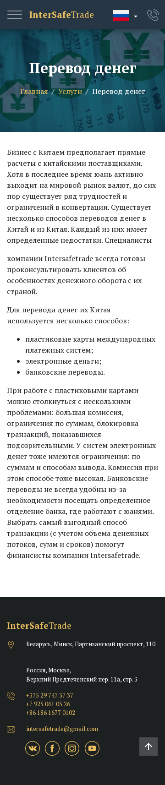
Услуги (70, 91)
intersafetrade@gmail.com (62, 729)
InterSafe (61, 14)
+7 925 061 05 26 (48, 704)
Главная (34, 91)
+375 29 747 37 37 (49, 695)
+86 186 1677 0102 (50, 713)
